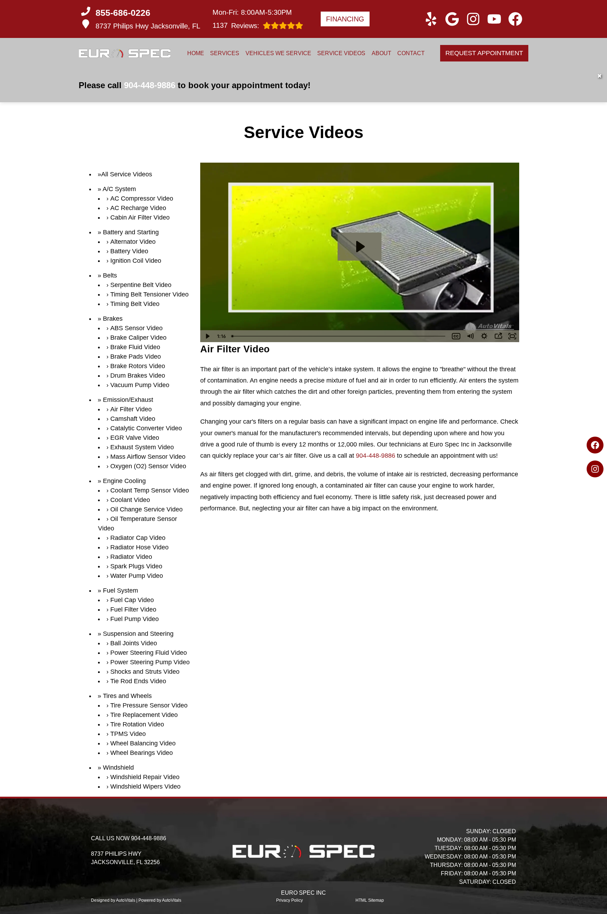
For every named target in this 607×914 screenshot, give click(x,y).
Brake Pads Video (135, 356)
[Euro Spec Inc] (124, 53)
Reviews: (236, 25)
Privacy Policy (289, 900)
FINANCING (345, 19)
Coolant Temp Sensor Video (149, 490)
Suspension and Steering (138, 633)
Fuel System (120, 590)
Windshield (118, 767)
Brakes (113, 318)
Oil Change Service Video (146, 509)
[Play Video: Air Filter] (359, 247)
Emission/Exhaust (128, 399)
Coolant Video (130, 499)
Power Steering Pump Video (150, 662)
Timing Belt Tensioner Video (149, 294)
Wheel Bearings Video (141, 752)
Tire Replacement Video (144, 714)
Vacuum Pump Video (139, 385)
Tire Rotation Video (137, 724)
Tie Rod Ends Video (138, 681)
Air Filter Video (131, 409)
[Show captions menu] (456, 336)
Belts (110, 275)
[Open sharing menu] (498, 336)
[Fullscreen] (512, 336)
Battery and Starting (131, 232)
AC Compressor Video (141, 198)
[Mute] (470, 336)
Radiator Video (131, 556)
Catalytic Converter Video (146, 428)
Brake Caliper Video (138, 337)
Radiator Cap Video (137, 537)
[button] (431, 19)
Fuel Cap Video (132, 599)
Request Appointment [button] (484, 53)
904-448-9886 (149, 85)
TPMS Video (128, 733)
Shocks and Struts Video (145, 671)
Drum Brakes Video (137, 375)
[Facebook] (595, 445)
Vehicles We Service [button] (278, 53)
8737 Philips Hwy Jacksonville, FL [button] (148, 26)
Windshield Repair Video (145, 777)
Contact (411, 53)
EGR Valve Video (134, 437)
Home (195, 53)
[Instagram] (595, 469)
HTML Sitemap (369, 900)
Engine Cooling (124, 480)
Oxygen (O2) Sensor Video (148, 466)
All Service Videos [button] (126, 174)
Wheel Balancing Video (143, 743)
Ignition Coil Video (135, 260)
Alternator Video (133, 241)
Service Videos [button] (341, 53)
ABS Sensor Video (136, 328)
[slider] (339, 336)
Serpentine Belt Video (140, 284)
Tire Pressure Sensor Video (149, 705)
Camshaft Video (132, 418)
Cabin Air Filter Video (140, 217)
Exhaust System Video (142, 447)
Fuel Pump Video (134, 618)
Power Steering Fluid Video (148, 652)
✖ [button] (599, 76)
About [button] (381, 53)
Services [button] (224, 53)
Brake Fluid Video (135, 347)
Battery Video (129, 251)
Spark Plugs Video (136, 566)
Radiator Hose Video (139, 547)
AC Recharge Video (138, 207)
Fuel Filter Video (133, 609)
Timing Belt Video (134, 303)
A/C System (119, 188)
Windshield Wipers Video (145, 786)
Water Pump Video (136, 575)
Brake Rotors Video (137, 366)
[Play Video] (207, 336)
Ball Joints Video (133, 643)
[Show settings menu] (484, 336)
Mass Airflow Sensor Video (147, 456)
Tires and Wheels (127, 695)
